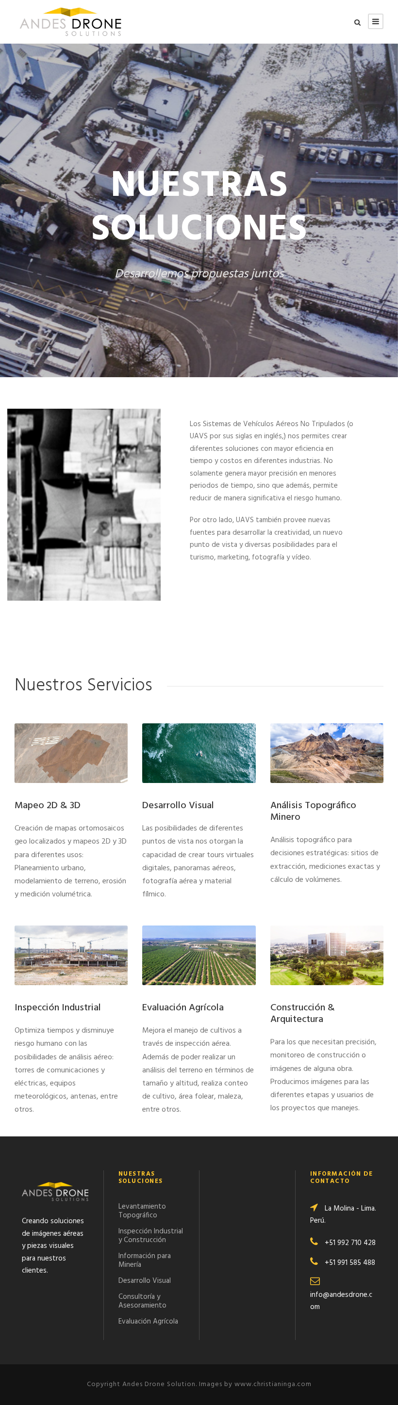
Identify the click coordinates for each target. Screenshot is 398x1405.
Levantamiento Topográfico (142, 1211)
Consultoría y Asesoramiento (142, 1301)
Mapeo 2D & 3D (48, 806)
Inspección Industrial (58, 1008)
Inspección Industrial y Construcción (150, 1236)
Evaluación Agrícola (183, 1008)
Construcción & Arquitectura (302, 1013)
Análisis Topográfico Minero (313, 811)
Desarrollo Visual (178, 806)
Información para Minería (144, 1260)
